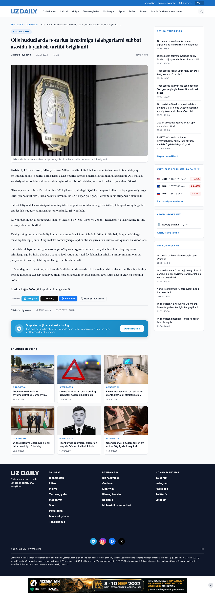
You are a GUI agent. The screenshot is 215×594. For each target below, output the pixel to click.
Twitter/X (51, 298)
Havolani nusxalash (94, 298)
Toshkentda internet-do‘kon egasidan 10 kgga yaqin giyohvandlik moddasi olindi (177, 89)
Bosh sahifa (17, 24)
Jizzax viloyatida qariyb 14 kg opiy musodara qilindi (176, 124)
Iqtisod (64, 11)
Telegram (32, 298)
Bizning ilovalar (111, 494)
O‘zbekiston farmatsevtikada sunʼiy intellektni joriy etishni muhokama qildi (178, 58)
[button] (201, 11)
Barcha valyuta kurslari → (170, 201)
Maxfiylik (108, 488)
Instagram (162, 483)
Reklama (107, 499)
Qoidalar (107, 483)
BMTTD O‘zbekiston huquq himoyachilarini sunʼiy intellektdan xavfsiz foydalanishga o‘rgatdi (175, 141)
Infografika (149, 3)
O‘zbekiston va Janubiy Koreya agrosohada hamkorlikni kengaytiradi (177, 43)
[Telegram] (93, 541)
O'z (198, 3)
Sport (122, 11)
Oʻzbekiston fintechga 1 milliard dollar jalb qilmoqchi (178, 320)
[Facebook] (112, 541)
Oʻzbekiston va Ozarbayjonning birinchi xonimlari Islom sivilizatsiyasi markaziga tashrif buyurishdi (179, 274)
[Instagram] (102, 541)
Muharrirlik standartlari (116, 505)
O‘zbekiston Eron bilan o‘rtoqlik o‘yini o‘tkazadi (177, 257)
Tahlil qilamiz (185, 3)
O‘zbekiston (49, 11)
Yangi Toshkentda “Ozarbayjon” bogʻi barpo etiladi (178, 291)
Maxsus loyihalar (167, 3)
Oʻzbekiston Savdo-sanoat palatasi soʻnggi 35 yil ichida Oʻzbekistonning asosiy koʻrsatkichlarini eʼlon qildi (177, 108)
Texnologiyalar (91, 11)
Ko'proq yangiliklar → (167, 156)
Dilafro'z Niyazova (21, 54)
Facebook (70, 298)
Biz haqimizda (111, 477)
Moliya (75, 11)
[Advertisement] (107, 585)
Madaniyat (109, 11)
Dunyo (143, 11)
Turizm (132, 11)
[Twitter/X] (121, 541)
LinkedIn (161, 499)
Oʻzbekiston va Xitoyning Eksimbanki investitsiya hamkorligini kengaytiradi (177, 305)
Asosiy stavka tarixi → (168, 232)
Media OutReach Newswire (166, 11)
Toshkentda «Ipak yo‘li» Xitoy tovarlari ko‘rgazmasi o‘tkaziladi (178, 72)
